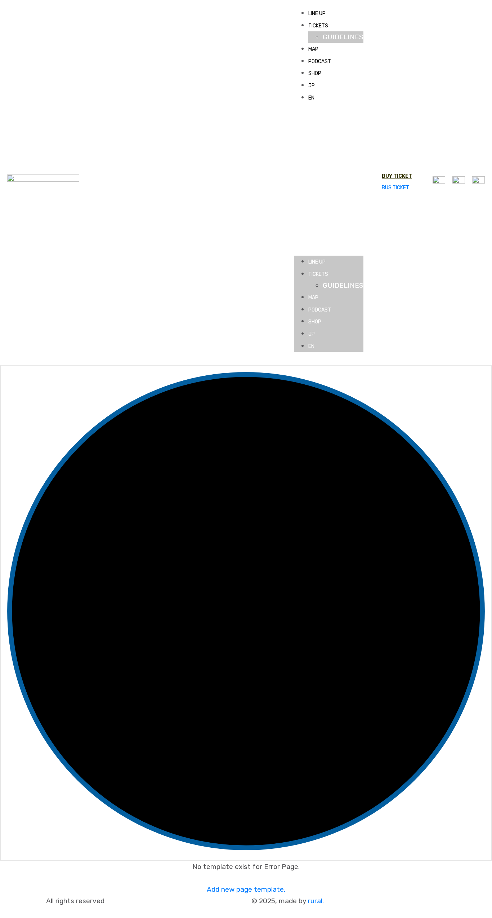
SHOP (314, 73)
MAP (313, 49)
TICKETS (318, 26)
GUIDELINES (343, 37)
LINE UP (317, 13)
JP (311, 86)
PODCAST (319, 61)
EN (311, 98)
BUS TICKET (395, 188)
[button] (328, 183)
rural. (316, 901)
